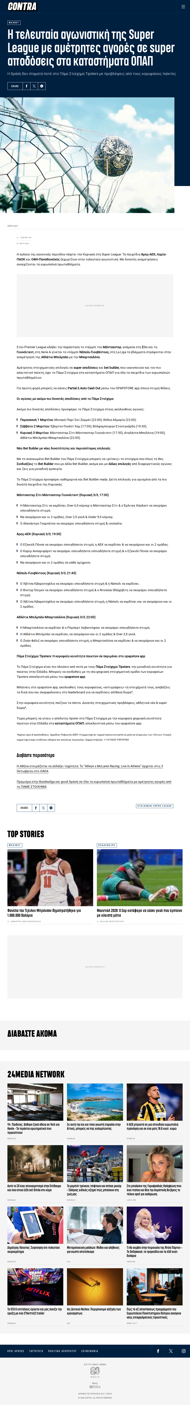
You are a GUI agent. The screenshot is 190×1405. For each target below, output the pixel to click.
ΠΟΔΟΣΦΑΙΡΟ (106, 845)
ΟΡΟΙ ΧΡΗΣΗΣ (15, 1351)
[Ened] (95, 1387)
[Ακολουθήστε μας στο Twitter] (171, 1351)
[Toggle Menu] (183, 6)
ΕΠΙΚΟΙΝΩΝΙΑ (89, 1351)
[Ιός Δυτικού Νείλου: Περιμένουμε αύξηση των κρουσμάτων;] (95, 1286)
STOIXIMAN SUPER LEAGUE (154, 806)
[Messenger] (41, 86)
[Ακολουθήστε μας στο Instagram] (184, 1351)
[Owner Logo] (95, 1372)
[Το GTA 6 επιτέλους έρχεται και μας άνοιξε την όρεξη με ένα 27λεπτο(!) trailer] (35, 1286)
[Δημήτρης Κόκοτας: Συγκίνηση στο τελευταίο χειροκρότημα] (35, 1225)
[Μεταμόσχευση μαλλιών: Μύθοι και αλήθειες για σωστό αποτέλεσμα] (95, 1225)
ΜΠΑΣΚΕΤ (15, 845)
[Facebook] (26, 86)
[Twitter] (34, 86)
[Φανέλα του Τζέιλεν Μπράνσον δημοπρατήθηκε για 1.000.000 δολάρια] (50, 877)
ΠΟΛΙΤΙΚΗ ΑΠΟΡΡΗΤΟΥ (62, 1351)
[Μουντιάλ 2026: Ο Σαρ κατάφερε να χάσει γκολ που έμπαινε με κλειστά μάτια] (140, 877)
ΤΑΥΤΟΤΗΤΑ (36, 1351)
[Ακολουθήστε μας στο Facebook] (158, 1351)
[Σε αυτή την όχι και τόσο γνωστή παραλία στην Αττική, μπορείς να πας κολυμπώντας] (95, 1102)
